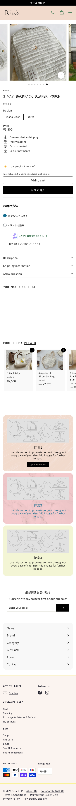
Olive (31, 116)
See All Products (12, 748)
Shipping (21, 173)
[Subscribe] (62, 608)
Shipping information (16, 266)
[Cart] (61, 12)
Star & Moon (13, 116)
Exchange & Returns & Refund (19, 717)
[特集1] (38, 431)
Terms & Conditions (14, 794)
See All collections (13, 752)
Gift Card (8, 739)
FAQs (5, 708)
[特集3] (38, 541)
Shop (5, 735)
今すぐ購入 (38, 190)
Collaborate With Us (52, 791)
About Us (31, 791)
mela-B (7, 103)
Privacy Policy (11, 798)
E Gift (6, 743)
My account (9, 721)
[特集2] (38, 488)
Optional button (38, 464)
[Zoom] (61, 75)
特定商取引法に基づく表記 (44, 794)
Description (10, 258)
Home (6, 90)
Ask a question (12, 274)
